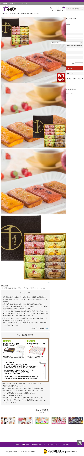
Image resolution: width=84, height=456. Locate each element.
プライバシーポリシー (54, 445)
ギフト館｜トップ (4, 13)
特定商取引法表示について (38, 445)
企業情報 (17, 445)
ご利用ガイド (25, 445)
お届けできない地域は (40, 328)
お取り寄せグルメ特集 (14, 13)
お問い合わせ (66, 445)
